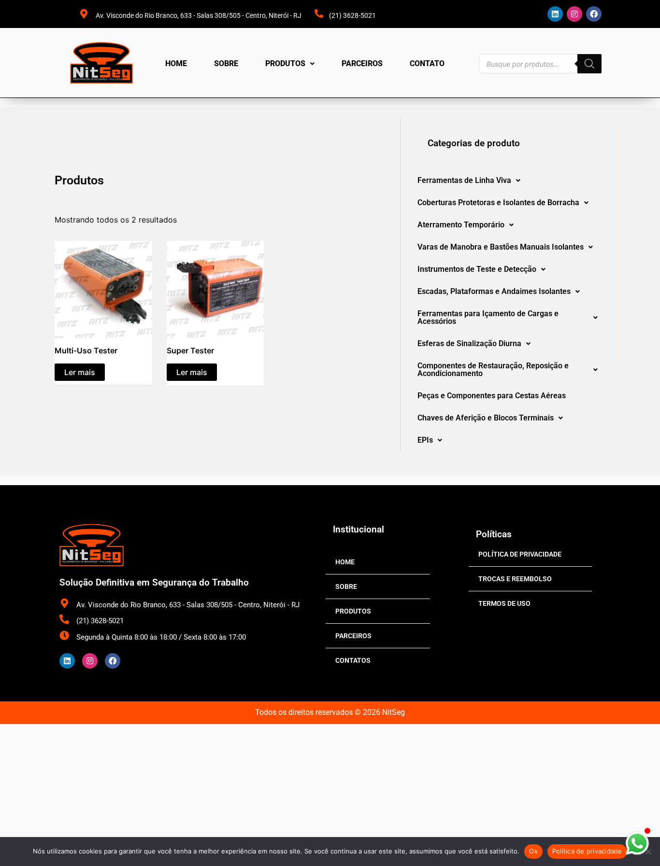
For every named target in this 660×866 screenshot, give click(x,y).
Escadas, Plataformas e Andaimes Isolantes (494, 291)
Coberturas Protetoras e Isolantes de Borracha (498, 202)
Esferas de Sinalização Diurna (469, 343)
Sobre (226, 63)
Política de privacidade (587, 851)
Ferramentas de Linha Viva (464, 180)
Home (176, 63)
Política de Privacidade (519, 554)
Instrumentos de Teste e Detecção (476, 269)
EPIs (425, 440)
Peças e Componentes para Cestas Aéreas (491, 395)
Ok (533, 851)
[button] (290, 64)
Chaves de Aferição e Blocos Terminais (485, 417)
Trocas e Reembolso (515, 579)
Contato (427, 63)
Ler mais (79, 372)
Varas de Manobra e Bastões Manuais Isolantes (500, 246)
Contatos (353, 660)
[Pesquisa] (589, 63)
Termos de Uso (504, 603)
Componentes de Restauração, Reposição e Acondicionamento (493, 369)
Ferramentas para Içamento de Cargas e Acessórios (488, 317)
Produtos (285, 63)
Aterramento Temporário (460, 224)
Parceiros (362, 63)
